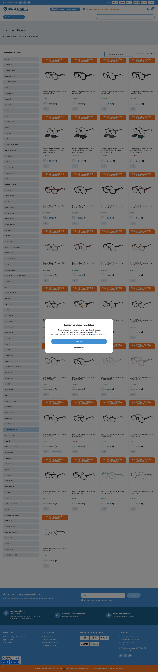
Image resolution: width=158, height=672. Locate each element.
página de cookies (100, 334)
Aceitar (79, 341)
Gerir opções (79, 347)
